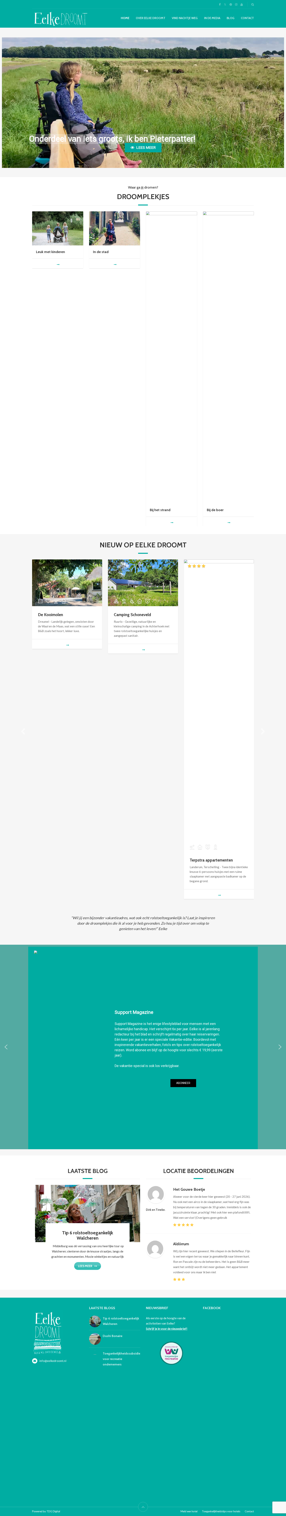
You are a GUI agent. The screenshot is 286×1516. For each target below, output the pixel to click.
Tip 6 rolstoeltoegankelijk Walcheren (87, 1235)
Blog (230, 18)
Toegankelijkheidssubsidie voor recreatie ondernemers (121, 1359)
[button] (6, 103)
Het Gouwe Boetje (189, 1189)
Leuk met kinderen (50, 252)
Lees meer (85, 1266)
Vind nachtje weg (185, 18)
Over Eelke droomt (150, 18)
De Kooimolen (50, 614)
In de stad (101, 252)
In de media (212, 18)
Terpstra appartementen (211, 860)
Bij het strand (160, 510)
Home (125, 18)
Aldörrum (181, 1244)
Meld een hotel (189, 1511)
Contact (247, 18)
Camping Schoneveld (132, 614)
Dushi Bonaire (112, 1336)
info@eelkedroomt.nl (52, 1361)
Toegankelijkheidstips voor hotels (221, 1511)
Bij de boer (215, 510)
